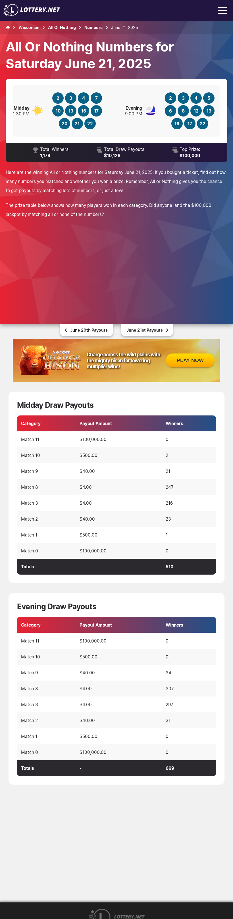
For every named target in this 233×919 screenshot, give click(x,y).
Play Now (190, 360)
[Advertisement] (116, 264)
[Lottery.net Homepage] (8, 28)
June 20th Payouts (89, 330)
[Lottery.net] (31, 14)
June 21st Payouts (144, 330)
